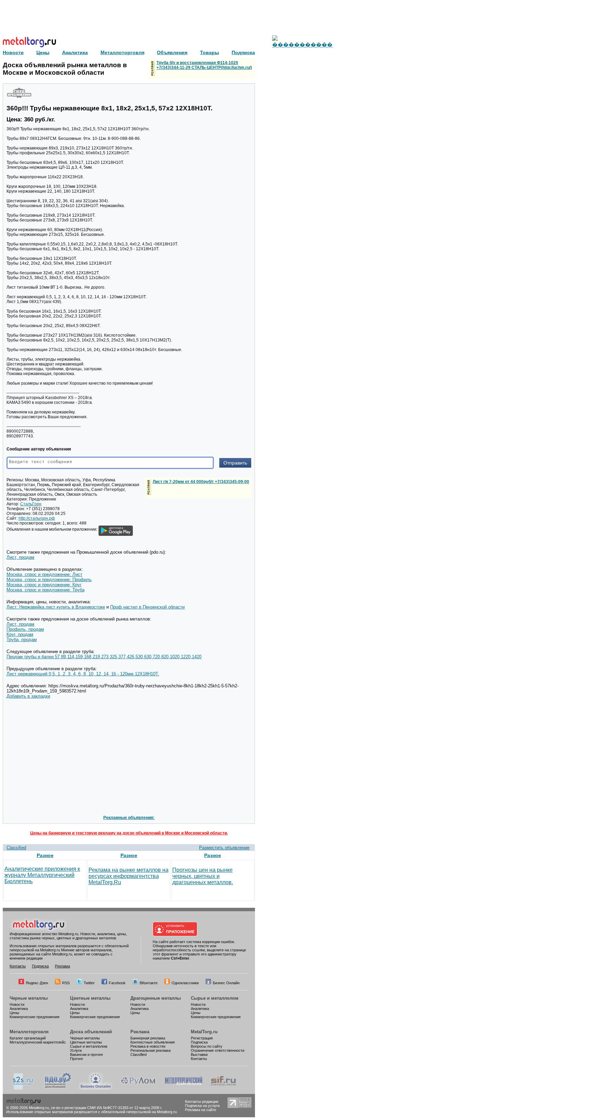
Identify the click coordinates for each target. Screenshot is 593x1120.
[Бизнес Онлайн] (96, 1088)
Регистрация (202, 1038)
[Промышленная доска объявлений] (58, 1088)
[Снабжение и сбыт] (23, 1088)
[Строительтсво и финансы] (223, 1088)
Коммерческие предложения (34, 1017)
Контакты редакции (201, 1101)
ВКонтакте (149, 983)
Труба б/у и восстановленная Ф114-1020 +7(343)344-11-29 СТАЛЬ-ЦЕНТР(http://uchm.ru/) (204, 65)
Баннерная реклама (147, 1038)
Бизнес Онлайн (226, 983)
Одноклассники (185, 983)
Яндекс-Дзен (37, 983)
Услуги (76, 1050)
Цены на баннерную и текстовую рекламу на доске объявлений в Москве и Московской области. (129, 833)
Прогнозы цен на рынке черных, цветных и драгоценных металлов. (202, 876)
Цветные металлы (90, 998)
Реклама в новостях (148, 1046)
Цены (14, 1013)
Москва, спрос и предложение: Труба (45, 589)
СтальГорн (31, 504)
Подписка (40, 966)
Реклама (62, 966)
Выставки (199, 1054)
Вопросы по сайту (206, 1046)
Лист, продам (20, 557)
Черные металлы (29, 998)
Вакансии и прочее (86, 1054)
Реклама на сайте (200, 1110)
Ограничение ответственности (217, 1050)
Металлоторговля (29, 1031)
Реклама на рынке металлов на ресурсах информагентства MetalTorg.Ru (128, 876)
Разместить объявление (224, 847)
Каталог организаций (28, 1038)
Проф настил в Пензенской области (147, 607)
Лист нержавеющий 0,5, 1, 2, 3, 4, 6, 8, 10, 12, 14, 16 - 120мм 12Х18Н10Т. (83, 673)
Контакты (18, 966)
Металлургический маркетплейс (38, 1042)
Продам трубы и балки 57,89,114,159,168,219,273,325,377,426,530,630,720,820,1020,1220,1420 (104, 656)
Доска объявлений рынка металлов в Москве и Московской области (65, 68)
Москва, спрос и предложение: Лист (44, 574)
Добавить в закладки (28, 696)
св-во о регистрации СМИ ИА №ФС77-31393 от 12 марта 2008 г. (106, 1108)
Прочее (76, 1059)
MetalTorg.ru (204, 1031)
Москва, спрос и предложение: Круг (44, 584)
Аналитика (19, 1009)
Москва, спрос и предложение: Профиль (49, 579)
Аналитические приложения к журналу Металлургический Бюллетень (42, 875)
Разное (45, 855)
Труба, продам (22, 639)
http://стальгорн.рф (37, 518)
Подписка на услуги (202, 1106)
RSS (66, 983)
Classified (16, 847)
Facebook (117, 983)
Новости (17, 1004)
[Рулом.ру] (138, 1088)
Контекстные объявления (152, 1042)
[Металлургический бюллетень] (183, 1088)
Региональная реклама (150, 1050)
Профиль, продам (25, 629)
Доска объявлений (91, 1031)
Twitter (89, 983)
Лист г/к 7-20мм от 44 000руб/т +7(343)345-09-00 (201, 481)
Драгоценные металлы (155, 998)
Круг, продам (20, 634)
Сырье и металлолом (215, 998)
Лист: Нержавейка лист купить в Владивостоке (56, 607)
